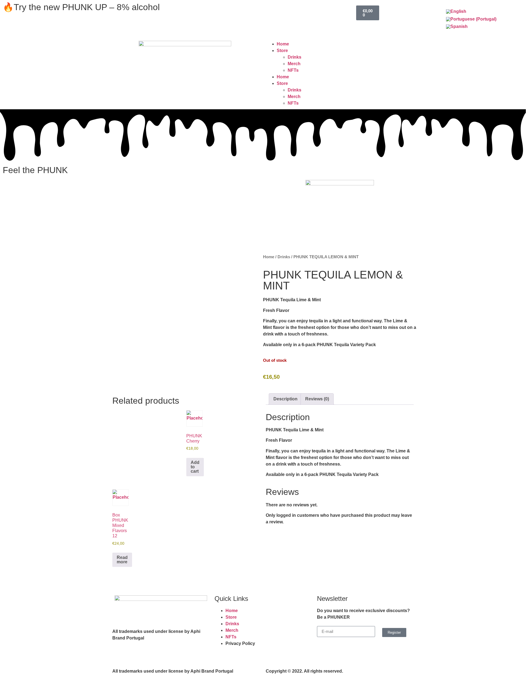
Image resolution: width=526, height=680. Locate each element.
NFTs (293, 70)
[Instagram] (200, 9)
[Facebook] (185, 9)
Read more (122, 559)
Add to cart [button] (195, 467)
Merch (294, 63)
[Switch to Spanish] (456, 27)
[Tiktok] (214, 9)
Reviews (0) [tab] (317, 399)
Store (282, 50)
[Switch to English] (456, 11)
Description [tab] (285, 399)
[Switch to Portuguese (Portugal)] (471, 19)
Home (283, 44)
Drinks (294, 57)
